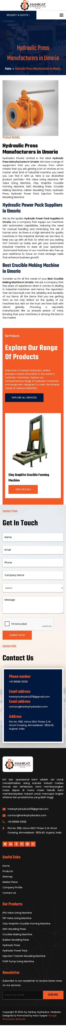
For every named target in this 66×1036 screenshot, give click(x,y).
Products (8, 871)
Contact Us (9, 893)
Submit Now (17, 635)
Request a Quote (18, 15)
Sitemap (8, 876)
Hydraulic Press (11, 945)
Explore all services (24, 397)
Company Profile (12, 887)
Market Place (10, 882)
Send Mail (53, 994)
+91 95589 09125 (18, 681)
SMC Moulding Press (14, 929)
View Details (23, 489)
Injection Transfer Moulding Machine (24, 956)
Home (8, 68)
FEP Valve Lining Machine (17, 918)
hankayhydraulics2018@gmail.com (29, 696)
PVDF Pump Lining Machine (18, 961)
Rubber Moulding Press (16, 939)
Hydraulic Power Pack (15, 950)
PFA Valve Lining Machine (17, 912)
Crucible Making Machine (17, 934)
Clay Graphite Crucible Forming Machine (26, 923)
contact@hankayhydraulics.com (28, 706)
